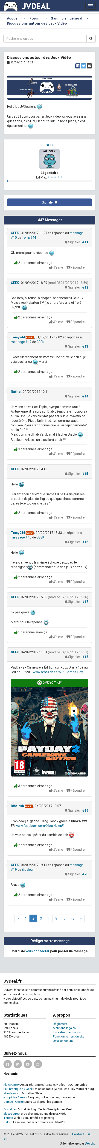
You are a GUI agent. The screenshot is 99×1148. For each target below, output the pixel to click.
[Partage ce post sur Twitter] (83, 65)
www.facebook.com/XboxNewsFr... (41, 826)
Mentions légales (64, 1028)
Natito (16, 392)
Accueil (13, 18)
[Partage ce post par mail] (89, 65)
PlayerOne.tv (11, 1084)
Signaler (48, 202)
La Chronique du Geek (18, 1089)
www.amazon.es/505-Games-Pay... (59, 672)
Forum (35, 18)
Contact (78, 1134)
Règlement (60, 1024)
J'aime (58, 267)
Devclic (90, 1143)
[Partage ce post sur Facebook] (77, 65)
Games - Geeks (13, 1101)
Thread (8, 1118)
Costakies (10, 1109)
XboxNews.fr (12, 1093)
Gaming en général (66, 18)
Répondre (77, 267)
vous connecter (38, 951)
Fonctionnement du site (68, 1036)
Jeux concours (63, 1041)
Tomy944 (29, 237)
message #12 (21, 342)
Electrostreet (11, 1113)
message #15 (21, 537)
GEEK (50, 145)
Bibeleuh (17, 806)
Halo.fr (7, 1122)
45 (72, 918)
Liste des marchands (67, 1032)
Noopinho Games (15, 1097)
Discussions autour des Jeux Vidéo (37, 23)
